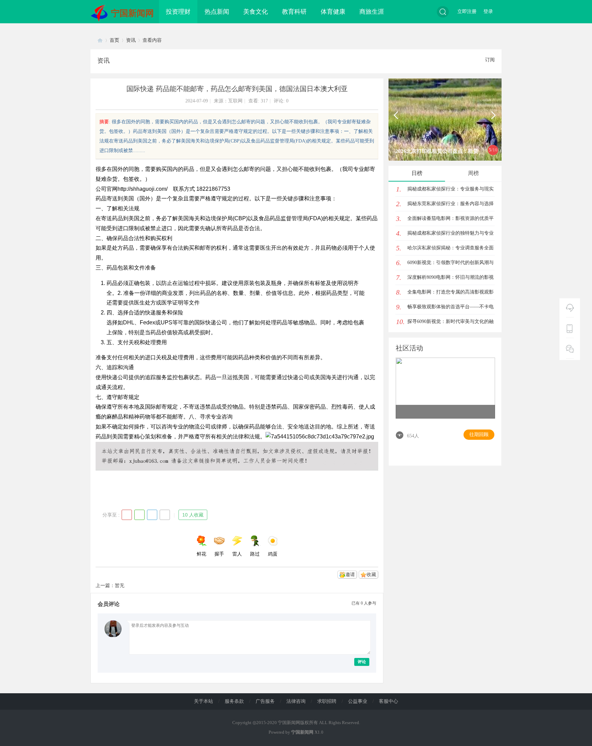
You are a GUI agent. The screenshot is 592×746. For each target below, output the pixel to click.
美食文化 (255, 11)
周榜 (473, 173)
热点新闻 (217, 11)
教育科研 (294, 11)
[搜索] (443, 11)
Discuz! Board (100, 40)
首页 (114, 40)
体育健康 (333, 11)
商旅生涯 (371, 11)
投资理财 (178, 11)
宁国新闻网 (132, 13)
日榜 (416, 173)
